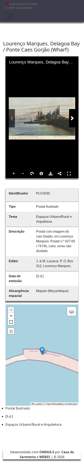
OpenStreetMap (55, 404)
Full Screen (69, 174)
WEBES (44, 457)
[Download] (50, 174)
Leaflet (38, 404)
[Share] (60, 174)
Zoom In (14, 174)
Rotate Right (32, 174)
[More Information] (41, 174)
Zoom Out (23, 174)
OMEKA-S (46, 452)
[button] (42, 351)
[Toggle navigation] (10, 16)
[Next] (72, 118)
